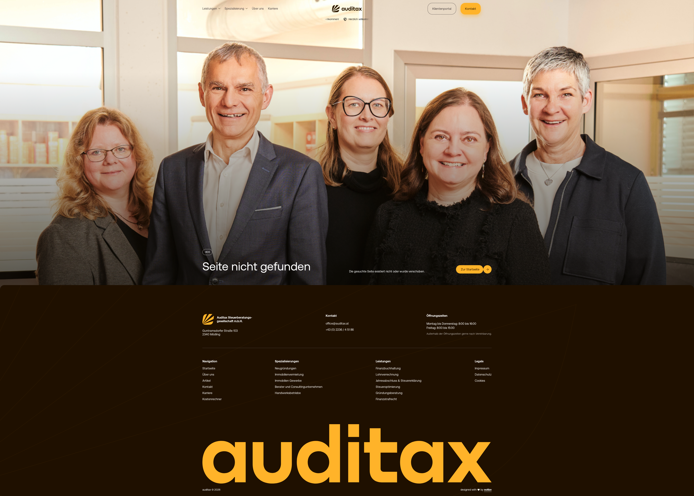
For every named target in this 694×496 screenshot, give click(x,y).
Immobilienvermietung (289, 374)
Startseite (208, 368)
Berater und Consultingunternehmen (298, 387)
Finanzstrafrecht (386, 399)
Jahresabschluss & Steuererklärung (398, 380)
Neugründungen (285, 368)
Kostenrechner (212, 399)
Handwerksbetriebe (288, 393)
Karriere (273, 8)
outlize (488, 489)
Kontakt (207, 387)
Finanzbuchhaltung (388, 368)
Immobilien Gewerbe (288, 380)
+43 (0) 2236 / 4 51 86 (340, 329)
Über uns (258, 8)
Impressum (482, 368)
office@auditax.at (337, 323)
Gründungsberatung (389, 393)
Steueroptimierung (388, 387)
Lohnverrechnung (387, 374)
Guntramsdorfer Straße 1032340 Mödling (220, 332)
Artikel (206, 380)
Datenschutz (483, 374)
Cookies (480, 380)
